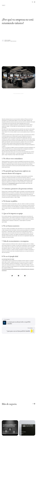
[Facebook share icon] (18, 275)
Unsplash (22, 93)
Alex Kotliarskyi (18, 93)
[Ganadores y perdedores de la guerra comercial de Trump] (10, 428)
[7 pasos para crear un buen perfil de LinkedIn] (18, 330)
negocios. (3, 5)
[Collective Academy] (3, 41)
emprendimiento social (13, 183)
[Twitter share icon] (12, 275)
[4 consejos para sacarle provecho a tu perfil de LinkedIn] (18, 322)
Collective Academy (7, 40)
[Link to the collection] (33, 403)
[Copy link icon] (24, 275)
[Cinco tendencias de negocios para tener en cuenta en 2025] (27, 428)
